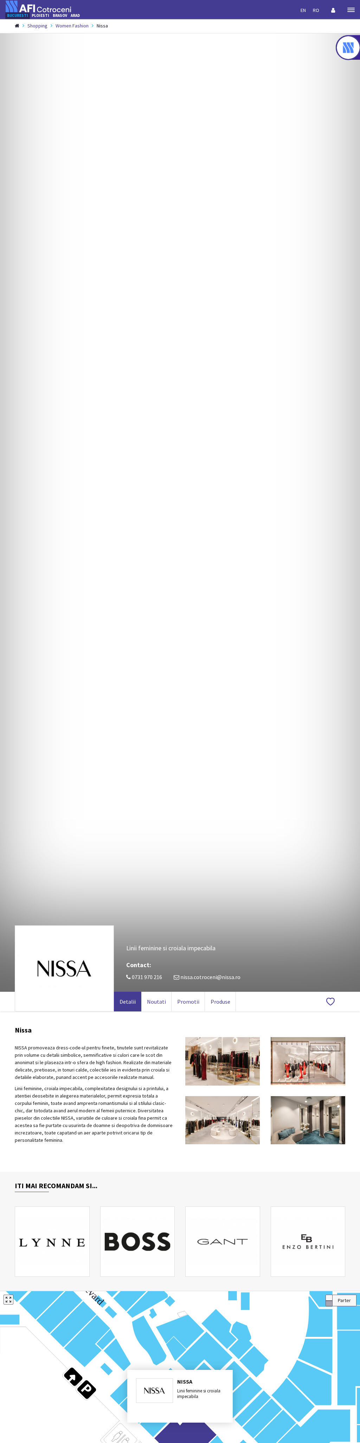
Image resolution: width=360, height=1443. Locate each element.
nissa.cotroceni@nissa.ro (210, 977)
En (303, 10)
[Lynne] (52, 1241)
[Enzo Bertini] (308, 1241)
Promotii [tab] (188, 1001)
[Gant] (222, 1241)
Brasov (60, 15)
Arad (75, 15)
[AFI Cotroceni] (38, 5)
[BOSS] (137, 1241)
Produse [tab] (220, 1001)
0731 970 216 (146, 977)
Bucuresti (17, 15)
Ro (316, 10)
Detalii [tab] (128, 1001)
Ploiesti (40, 15)
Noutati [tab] (156, 1001)
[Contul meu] (333, 10)
